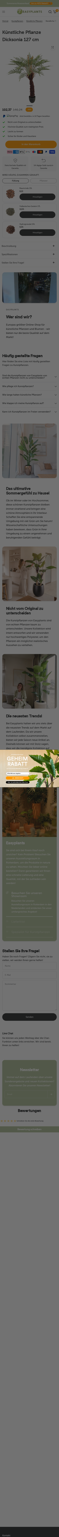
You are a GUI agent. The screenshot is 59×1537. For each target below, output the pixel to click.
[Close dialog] (58, 750)
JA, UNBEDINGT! (17, 778)
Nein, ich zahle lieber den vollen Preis (18, 782)
